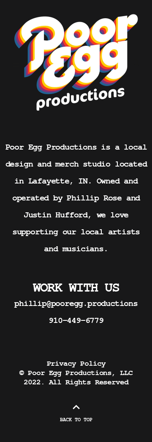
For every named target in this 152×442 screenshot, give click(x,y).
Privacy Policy (76, 363)
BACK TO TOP (76, 419)
